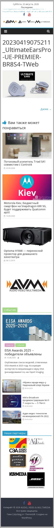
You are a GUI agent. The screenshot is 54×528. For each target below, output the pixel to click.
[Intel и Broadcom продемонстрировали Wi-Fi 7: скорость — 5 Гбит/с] (11, 396)
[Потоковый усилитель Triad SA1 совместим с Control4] (27, 134)
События (20, 345)
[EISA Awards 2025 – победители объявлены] (27, 316)
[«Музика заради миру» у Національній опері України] (11, 381)
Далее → (46, 109)
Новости (9, 345)
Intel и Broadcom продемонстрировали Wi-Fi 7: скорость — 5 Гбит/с (36, 400)
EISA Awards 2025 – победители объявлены (23, 352)
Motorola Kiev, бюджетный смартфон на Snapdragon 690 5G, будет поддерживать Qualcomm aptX (25, 207)
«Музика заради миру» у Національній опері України (36, 384)
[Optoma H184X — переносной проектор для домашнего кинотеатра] (27, 223)
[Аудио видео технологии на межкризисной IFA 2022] (11, 412)
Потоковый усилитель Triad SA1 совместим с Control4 (25, 163)
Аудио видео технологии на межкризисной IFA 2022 (36, 415)
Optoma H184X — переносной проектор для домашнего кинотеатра (23, 254)
